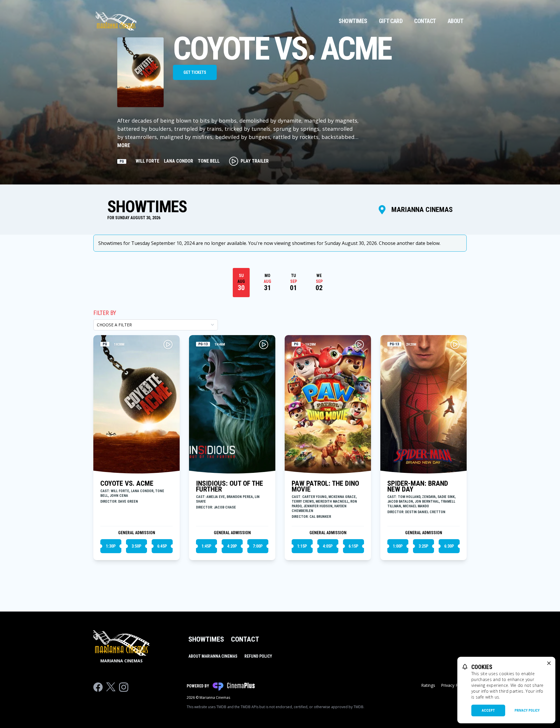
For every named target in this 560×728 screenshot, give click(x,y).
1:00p (397, 546)
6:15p (353, 546)
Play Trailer (255, 161)
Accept (488, 710)
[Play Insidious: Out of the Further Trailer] (263, 344)
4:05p (327, 546)
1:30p (111, 546)
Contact (425, 21)
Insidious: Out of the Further (229, 486)
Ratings (428, 685)
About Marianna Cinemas (212, 656)
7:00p (257, 546)
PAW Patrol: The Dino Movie (325, 486)
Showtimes (353, 21)
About (455, 21)
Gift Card (391, 21)
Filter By (104, 312)
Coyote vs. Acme (126, 483)
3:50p (136, 546)
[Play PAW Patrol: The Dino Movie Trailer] (359, 344)
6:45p (162, 546)
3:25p (423, 546)
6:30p (449, 546)
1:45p (206, 546)
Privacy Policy (527, 710)
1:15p (302, 546)
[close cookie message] (549, 663)
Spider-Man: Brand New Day (417, 486)
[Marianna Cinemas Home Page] (116, 21)
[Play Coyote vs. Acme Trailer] (168, 344)
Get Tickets (194, 72)
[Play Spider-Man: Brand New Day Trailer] (455, 344)
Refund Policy (258, 656)
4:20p (232, 546)
